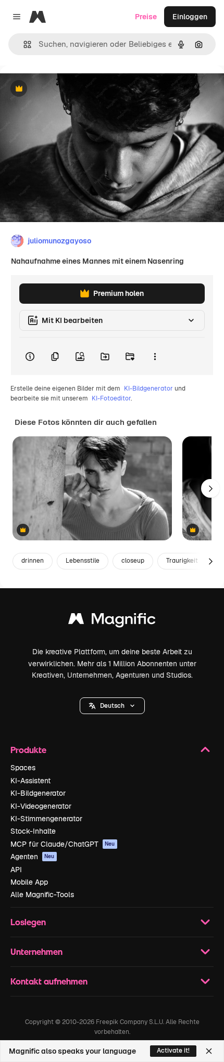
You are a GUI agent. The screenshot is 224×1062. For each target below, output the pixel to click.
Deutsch (112, 706)
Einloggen (189, 16)
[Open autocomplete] (23, 44)
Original (66, 89)
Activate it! (173, 1050)
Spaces (22, 767)
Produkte (28, 749)
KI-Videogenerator (40, 806)
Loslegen (28, 921)
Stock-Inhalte (33, 831)
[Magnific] (112, 621)
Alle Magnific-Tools (42, 894)
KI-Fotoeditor (111, 398)
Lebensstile (82, 560)
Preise (146, 16)
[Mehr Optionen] (154, 356)
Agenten (32, 856)
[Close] (209, 1051)
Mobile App (29, 882)
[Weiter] (210, 488)
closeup (132, 560)
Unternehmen (36, 951)
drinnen (32, 560)
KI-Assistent (30, 780)
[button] (112, 705)
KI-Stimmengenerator (46, 818)
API (16, 869)
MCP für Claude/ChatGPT (62, 844)
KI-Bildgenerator (148, 388)
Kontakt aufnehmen (49, 981)
